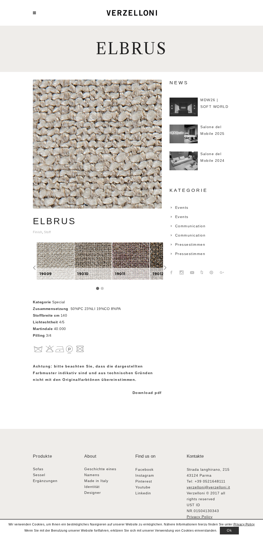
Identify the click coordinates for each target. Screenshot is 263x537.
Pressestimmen (190, 244)
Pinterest (143, 481)
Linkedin (143, 493)
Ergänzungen (45, 481)
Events (182, 207)
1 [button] (97, 288)
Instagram (144, 475)
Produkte (42, 456)
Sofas (38, 469)
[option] (55, 261)
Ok (229, 530)
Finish (37, 232)
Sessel (39, 475)
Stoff (47, 232)
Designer (92, 493)
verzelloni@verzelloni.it (208, 487)
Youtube (143, 487)
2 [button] (102, 288)
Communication (190, 226)
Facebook (144, 469)
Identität (92, 487)
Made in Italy (96, 481)
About (90, 456)
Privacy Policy (200, 517)
